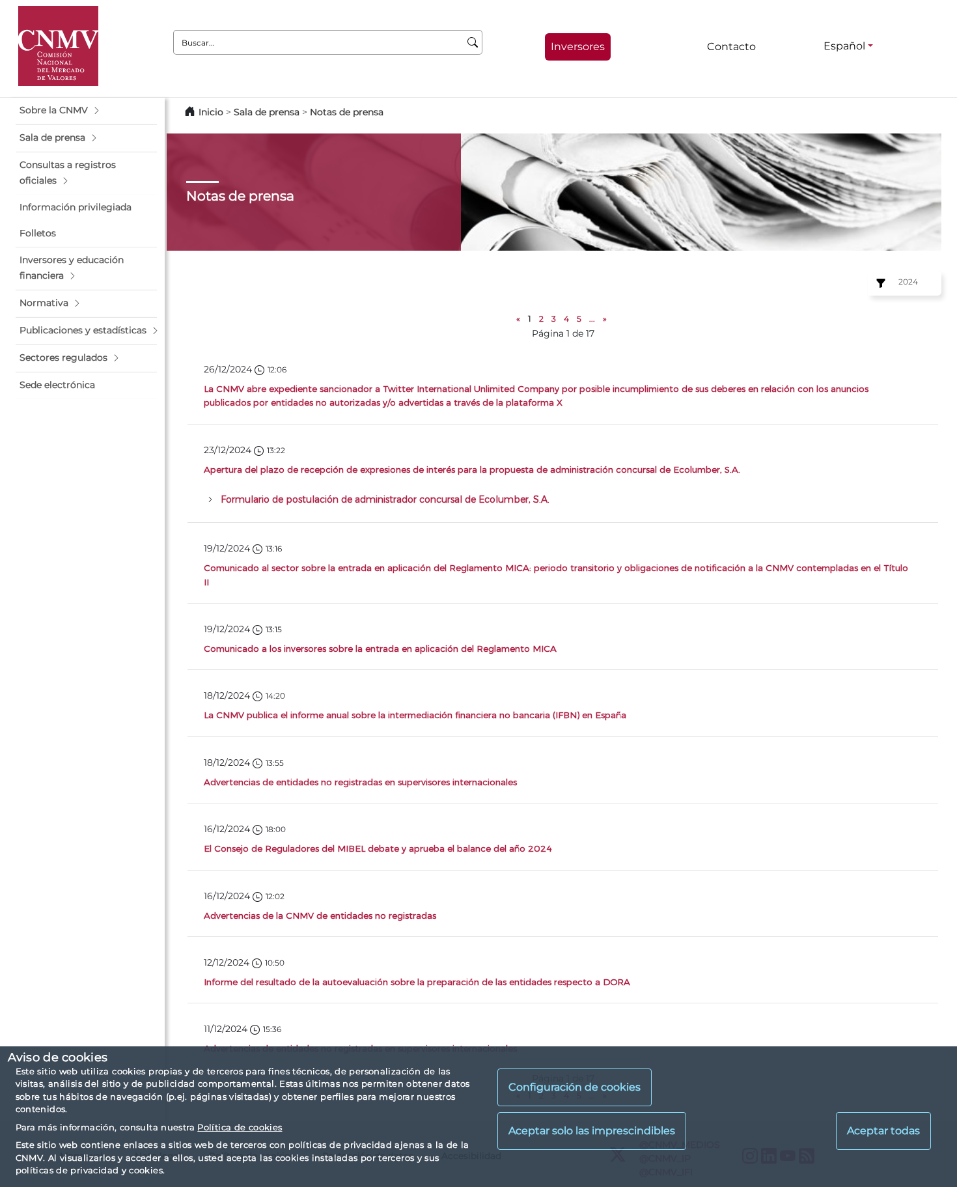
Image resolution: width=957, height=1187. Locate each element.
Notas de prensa (346, 112)
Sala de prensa (268, 112)
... (592, 319)
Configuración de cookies (574, 1087)
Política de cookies (239, 1127)
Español (844, 46)
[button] (86, 111)
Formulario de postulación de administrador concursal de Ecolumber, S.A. (385, 499)
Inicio (211, 112)
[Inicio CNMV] (58, 46)
